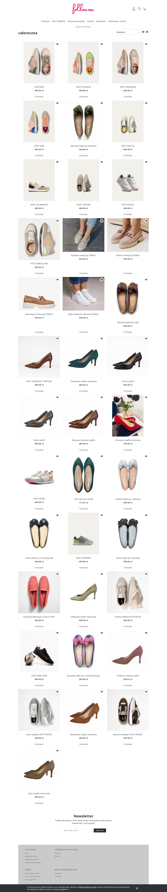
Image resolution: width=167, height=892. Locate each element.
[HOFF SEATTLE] (128, 121)
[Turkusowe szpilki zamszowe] (83, 357)
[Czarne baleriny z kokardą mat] (39, 533)
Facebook (58, 876)
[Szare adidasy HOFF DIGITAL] (39, 710)
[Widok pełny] (147, 31)
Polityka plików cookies (33, 862)
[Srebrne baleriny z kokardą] (128, 474)
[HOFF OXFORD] (83, 180)
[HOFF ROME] (39, 474)
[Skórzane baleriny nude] (128, 298)
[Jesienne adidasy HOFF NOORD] (128, 710)
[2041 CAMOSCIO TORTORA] (39, 357)
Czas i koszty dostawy (32, 876)
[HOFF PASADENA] (128, 62)
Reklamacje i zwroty (32, 873)
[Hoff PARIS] (39, 62)
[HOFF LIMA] (39, 121)
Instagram (58, 873)
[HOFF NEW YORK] (39, 651)
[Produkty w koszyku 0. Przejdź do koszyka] (145, 10)
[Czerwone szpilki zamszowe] (128, 416)
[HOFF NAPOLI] (128, 180)
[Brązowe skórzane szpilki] (83, 416)
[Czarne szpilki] (128, 357)
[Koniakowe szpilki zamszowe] (83, 710)
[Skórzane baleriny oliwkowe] (83, 121)
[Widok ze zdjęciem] (143, 31)
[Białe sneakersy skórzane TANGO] (83, 294)
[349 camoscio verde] (83, 474)
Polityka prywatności (32, 859)
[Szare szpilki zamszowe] (39, 769)
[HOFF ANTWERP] (83, 533)
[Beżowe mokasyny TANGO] (83, 235)
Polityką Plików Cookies (87, 887)
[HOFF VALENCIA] (83, 62)
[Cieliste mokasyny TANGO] (128, 235)
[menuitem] (45, 21)
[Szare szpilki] (39, 416)
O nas (27, 853)
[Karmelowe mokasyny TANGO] (39, 294)
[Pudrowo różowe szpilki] (128, 651)
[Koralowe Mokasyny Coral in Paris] (39, 592)
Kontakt (57, 853)
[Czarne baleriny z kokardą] (128, 533)
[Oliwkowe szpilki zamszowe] (83, 592)
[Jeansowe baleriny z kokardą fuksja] (83, 651)
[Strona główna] (83, 9)
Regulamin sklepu (31, 856)
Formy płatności (30, 879)
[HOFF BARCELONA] (39, 239)
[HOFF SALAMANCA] (39, 180)
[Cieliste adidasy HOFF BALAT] (128, 592)
